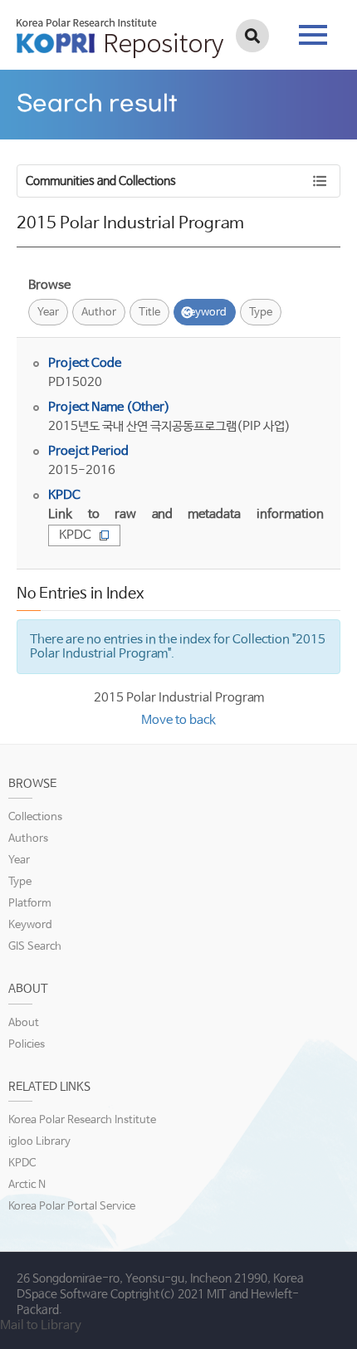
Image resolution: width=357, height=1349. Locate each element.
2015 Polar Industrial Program (179, 698)
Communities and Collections (101, 181)
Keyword (205, 312)
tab (313, 30)
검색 (252, 35)
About (23, 1023)
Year (48, 312)
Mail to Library (40, 1325)
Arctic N (27, 1185)
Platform (29, 903)
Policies (26, 1045)
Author (98, 312)
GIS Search (34, 947)
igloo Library (39, 1142)
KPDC (75, 535)
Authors (28, 839)
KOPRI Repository (120, 38)
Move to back (178, 720)
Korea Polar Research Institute (82, 1120)
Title (149, 312)
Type (260, 312)
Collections (35, 817)
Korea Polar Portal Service (71, 1206)
